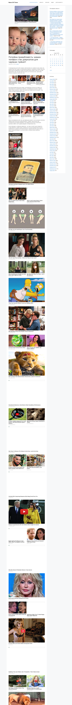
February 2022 (52, 160)
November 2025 (53, 94)
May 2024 (52, 124)
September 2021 (53, 168)
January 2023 (52, 143)
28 (58, 65)
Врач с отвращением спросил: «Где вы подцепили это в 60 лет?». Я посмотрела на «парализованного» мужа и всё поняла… (56, 33)
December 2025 (53, 92)
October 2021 (52, 167)
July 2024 (52, 120)
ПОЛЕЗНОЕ (47, 2)
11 (52, 61)
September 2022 (53, 148)
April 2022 (52, 157)
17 (50, 63)
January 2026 (52, 90)
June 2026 (52, 82)
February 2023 (52, 142)
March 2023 (52, 140)
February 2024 (52, 129)
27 (56, 65)
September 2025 (53, 97)
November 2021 (53, 165)
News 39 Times (13, 2)
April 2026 (52, 85)
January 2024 (52, 130)
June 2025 (52, 102)
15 (60, 61)
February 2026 (52, 89)
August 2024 (52, 119)
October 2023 (52, 135)
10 (50, 61)
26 (54, 65)
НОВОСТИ (41, 2)
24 (50, 65)
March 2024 (52, 127)
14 (58, 61)
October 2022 (52, 147)
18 (52, 63)
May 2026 (52, 84)
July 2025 (52, 100)
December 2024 (53, 112)
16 (62, 61)
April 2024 (52, 125)
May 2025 (52, 104)
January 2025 (52, 110)
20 (56, 63)
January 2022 (52, 162)
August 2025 (52, 99)
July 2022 (52, 152)
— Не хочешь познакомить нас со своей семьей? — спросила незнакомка (56, 43)
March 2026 (52, 87)
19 (54, 63)
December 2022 (53, 145)
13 (56, 61)
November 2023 (53, 134)
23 (62, 63)
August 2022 (52, 150)
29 (60, 65)
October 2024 (52, 115)
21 (58, 63)
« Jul (51, 70)
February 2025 (52, 109)
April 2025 (52, 105)
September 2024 (53, 117)
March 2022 (52, 158)
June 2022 (52, 153)
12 (54, 61)
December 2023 (53, 132)
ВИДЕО (52, 2)
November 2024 (53, 114)
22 (60, 63)
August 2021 (52, 170)
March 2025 (52, 107)
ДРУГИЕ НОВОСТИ (59, 2)
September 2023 (53, 137)
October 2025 (52, 95)
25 (52, 65)
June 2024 (52, 122)
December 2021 (53, 163)
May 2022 (52, 155)
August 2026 (52, 79)
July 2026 (52, 80)
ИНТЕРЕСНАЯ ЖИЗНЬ (34, 2)
